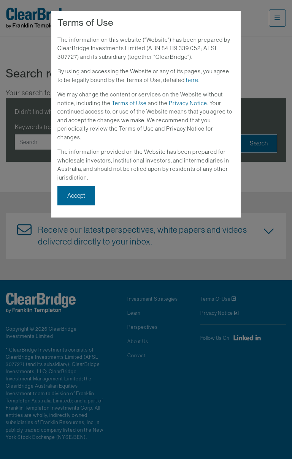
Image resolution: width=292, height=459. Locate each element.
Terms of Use (129, 103)
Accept (76, 195)
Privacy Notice (188, 103)
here (192, 80)
